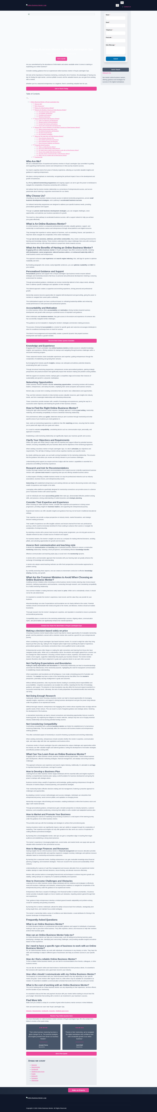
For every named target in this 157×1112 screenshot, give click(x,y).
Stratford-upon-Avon (62, 1011)
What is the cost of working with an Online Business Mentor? (53, 155)
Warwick (29, 1011)
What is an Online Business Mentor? (47, 146)
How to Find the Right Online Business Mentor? (47, 118)
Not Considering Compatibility (45, 134)
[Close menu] (122, 2)
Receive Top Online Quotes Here (61, 1016)
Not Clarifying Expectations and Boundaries (49, 131)
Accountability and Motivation (45, 113)
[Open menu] (117, 5)
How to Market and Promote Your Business (49, 139)
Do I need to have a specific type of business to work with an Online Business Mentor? (59, 150)
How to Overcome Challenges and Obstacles (49, 143)
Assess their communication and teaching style (50, 125)
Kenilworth (45, 1011)
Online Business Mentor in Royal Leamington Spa (45, 102)
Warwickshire (36, 1011)
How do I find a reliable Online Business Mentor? (50, 152)
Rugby (33, 1074)
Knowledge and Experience (45, 115)
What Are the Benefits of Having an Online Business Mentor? (50, 110)
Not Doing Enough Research (45, 132)
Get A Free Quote (61, 1053)
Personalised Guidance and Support (47, 111)
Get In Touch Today (61, 88)
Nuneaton (34, 1078)
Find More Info (38, 157)
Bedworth (34, 1076)
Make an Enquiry (78, 1090)
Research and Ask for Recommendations (48, 122)
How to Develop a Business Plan (46, 138)
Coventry (52, 1011)
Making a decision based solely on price (48, 129)
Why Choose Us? (39, 106)
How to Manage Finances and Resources (48, 141)
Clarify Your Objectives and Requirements (48, 120)
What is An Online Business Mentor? (44, 108)
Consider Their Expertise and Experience (48, 124)
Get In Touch (115, 69)
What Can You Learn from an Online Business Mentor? (49, 136)
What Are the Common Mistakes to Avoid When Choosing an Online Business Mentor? (57, 127)
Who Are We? (38, 104)
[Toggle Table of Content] (27, 98)
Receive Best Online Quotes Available (61, 341)
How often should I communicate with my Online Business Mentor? (54, 153)
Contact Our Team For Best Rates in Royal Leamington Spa (61, 626)
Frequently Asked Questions (42, 145)
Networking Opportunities (44, 116)
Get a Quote (61, 59)
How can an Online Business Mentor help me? (49, 148)
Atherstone (34, 1080)
